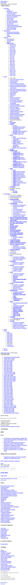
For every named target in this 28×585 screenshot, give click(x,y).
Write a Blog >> (5, 1)
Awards (9, 41)
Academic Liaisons (17, 269)
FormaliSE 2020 (5, 529)
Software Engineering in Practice (18, 85)
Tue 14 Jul (12, 72)
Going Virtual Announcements (14, 26)
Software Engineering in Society (18, 89)
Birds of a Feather (14, 107)
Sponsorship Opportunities (13, 33)
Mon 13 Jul (13, 71)
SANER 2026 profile (9, 411)
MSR (14, 170)
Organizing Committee (15, 196)
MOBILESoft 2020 (5, 535)
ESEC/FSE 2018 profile (10, 376)
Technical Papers (14, 81)
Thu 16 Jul (12, 75)
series (8, 352)
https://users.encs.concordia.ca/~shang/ (10, 426)
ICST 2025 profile (8, 403)
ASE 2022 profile (8, 365)
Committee (15, 245)
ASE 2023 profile (8, 367)
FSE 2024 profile (8, 382)
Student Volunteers (14, 117)
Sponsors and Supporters (13, 32)
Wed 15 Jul (12, 74)
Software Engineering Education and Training (12, 492)
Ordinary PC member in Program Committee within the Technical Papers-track (15, 457)
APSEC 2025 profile (9, 360)
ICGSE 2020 (4, 531)
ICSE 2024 (9, 337)
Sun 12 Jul (12, 69)
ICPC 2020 (3, 532)
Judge (14, 238)
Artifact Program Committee (20, 325)
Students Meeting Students (16, 111)
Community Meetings (15, 108)
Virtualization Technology (19, 214)
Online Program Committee (20, 328)
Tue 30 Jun (12, 53)
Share (2, 463)
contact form (4, 475)
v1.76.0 (15, 478)
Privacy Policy (10, 18)
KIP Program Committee (19, 246)
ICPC (14, 136)
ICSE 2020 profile (5, 354)
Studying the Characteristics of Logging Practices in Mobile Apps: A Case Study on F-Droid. (15, 449)
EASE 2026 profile (8, 375)
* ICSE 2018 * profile (9, 358)
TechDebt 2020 (4, 538)
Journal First (13, 93)
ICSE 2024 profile (8, 393)
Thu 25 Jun (13, 46)
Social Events (10, 23)
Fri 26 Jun (12, 47)
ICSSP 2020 (4, 533)
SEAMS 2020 (4, 544)
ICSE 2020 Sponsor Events (16, 79)
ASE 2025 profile (8, 369)
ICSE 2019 (9, 344)
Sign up (6, 350)
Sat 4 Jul (12, 58)
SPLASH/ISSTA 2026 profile (11, 413)
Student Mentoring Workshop (17, 114)
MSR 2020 (3, 536)
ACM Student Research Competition (16, 102)
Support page (3, 479)
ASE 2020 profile (8, 362)
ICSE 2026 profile (8, 396)
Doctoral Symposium (15, 97)
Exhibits (9, 36)
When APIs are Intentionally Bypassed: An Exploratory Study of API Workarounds (14, 443)
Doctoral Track (16, 287)
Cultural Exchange (14, 110)
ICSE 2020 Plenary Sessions (17, 83)
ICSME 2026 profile (9, 399)
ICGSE (15, 125)
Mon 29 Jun (13, 51)
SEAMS (15, 191)
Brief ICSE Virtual (11, 29)
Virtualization (13, 82)
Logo (8, 34)
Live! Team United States (19, 212)
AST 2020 (3, 528)
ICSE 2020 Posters (14, 99)
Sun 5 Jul (12, 60)
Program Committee (18, 202)
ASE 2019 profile (8, 361)
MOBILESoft (16, 152)
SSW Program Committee (19, 248)
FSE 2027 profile (8, 386)
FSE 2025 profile (8, 383)
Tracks (5, 76)
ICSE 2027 (9, 333)
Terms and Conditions (12, 16)
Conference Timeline (12, 12)
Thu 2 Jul (12, 55)
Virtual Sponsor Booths (12, 25)
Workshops (12, 94)
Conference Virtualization (19, 205)
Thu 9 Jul (12, 65)
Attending (6, 8)
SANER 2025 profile (9, 410)
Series (8, 332)
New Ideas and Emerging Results (18, 90)
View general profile (5, 466)
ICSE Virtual (10, 19)
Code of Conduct (11, 14)
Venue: (8, 9)
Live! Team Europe (18, 209)
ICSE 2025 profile (8, 394)
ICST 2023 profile (8, 400)
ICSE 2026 (9, 335)
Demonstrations (14, 92)
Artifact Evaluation (14, 113)
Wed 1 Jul (12, 54)
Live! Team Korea (17, 210)
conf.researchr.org (8, 478)
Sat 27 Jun (12, 48)
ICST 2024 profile (8, 401)
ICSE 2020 (3, 352)
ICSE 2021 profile (8, 389)
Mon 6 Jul (12, 61)
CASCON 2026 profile (9, 373)
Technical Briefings (15, 104)
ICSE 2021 (9, 342)
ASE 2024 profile (8, 368)
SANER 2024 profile (9, 408)
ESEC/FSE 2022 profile (10, 379)
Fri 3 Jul (12, 57)
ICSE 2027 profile (8, 397)
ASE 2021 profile (8, 364)
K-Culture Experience (12, 22)
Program (6, 37)
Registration (10, 11)
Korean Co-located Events (16, 115)
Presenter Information (12, 21)
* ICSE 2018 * (10, 346)
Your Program (10, 40)
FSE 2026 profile (8, 385)
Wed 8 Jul (12, 64)
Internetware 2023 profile (10, 406)
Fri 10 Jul (12, 67)
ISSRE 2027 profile (8, 404)
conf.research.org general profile (12, 357)
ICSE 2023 (9, 339)
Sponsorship (7, 30)
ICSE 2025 (9, 336)
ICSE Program (10, 39)
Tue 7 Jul (12, 62)
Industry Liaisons (17, 271)
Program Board (17, 200)
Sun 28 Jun (12, 50)
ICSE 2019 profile (8, 387)
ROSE (11, 96)
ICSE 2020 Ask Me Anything (17, 106)
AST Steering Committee (19, 258)
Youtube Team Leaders (18, 216)
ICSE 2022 (9, 340)
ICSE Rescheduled (11, 28)
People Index (13, 252)
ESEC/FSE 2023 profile (10, 380)
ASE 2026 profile (8, 371)
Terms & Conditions (4, 582)
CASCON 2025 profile (9, 372)
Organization (7, 193)
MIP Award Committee (18, 326)
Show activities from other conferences (10, 461)
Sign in (5, 348)
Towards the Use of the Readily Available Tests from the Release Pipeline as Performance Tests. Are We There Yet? (15, 440)
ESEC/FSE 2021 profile (10, 378)
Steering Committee (18, 275)
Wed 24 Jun (13, 44)
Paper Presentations (15, 118)
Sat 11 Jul (12, 68)
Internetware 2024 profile (10, 407)
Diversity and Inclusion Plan (14, 15)
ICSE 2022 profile (8, 390)
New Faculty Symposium (16, 100)
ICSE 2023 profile (8, 392)
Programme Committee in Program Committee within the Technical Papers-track (15, 446)
